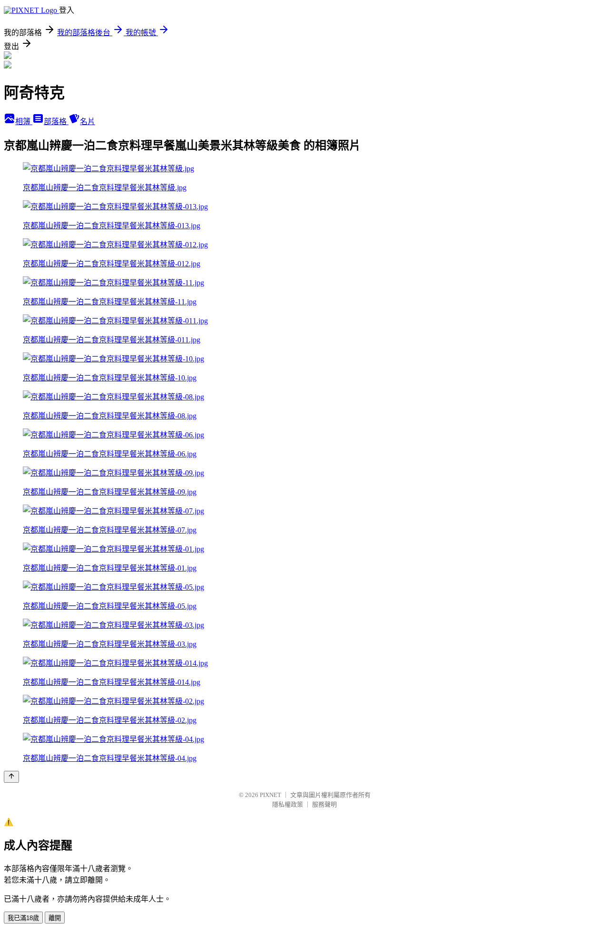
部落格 (56, 121)
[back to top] (11, 777)
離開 (55, 918)
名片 (87, 121)
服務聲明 (324, 804)
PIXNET (270, 794)
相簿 (23, 121)
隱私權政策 (287, 804)
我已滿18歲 (23, 918)
